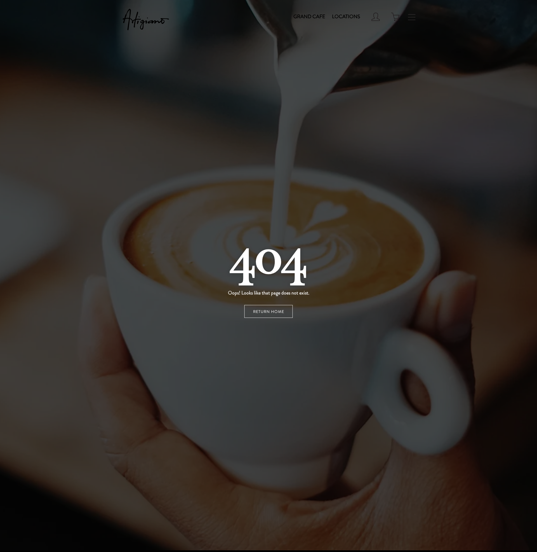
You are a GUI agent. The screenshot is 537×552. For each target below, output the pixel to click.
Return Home (268, 311)
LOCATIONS (346, 16)
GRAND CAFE (309, 16)
